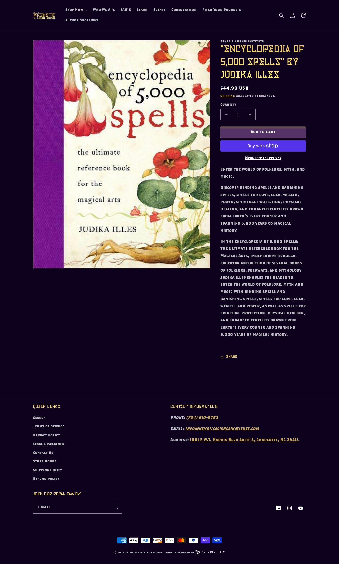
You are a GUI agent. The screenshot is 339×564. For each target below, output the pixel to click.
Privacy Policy (46, 435)
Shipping (227, 96)
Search (39, 418)
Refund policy (46, 479)
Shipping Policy (47, 470)
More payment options (263, 158)
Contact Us (43, 453)
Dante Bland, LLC (213, 552)
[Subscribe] (116, 508)
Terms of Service (48, 426)
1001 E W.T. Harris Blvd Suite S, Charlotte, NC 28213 (244, 440)
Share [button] (231, 356)
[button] (76, 10)
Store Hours (45, 461)
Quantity (228, 105)
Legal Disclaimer (49, 444)
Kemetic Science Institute (144, 553)
